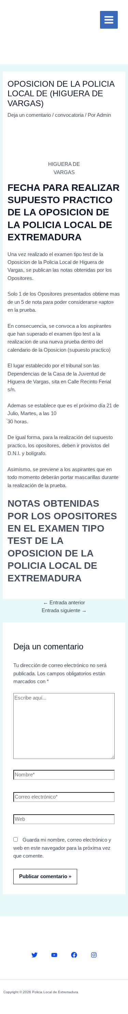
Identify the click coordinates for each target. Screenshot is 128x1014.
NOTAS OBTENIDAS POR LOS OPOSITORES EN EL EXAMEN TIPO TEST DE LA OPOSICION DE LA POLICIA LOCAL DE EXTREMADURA (62, 540)
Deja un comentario (29, 115)
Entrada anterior (64, 602)
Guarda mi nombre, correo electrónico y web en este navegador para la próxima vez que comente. (62, 848)
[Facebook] (74, 955)
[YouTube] (54, 955)
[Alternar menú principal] (109, 20)
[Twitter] (34, 955)
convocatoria (69, 115)
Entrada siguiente (64, 610)
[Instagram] (94, 955)
